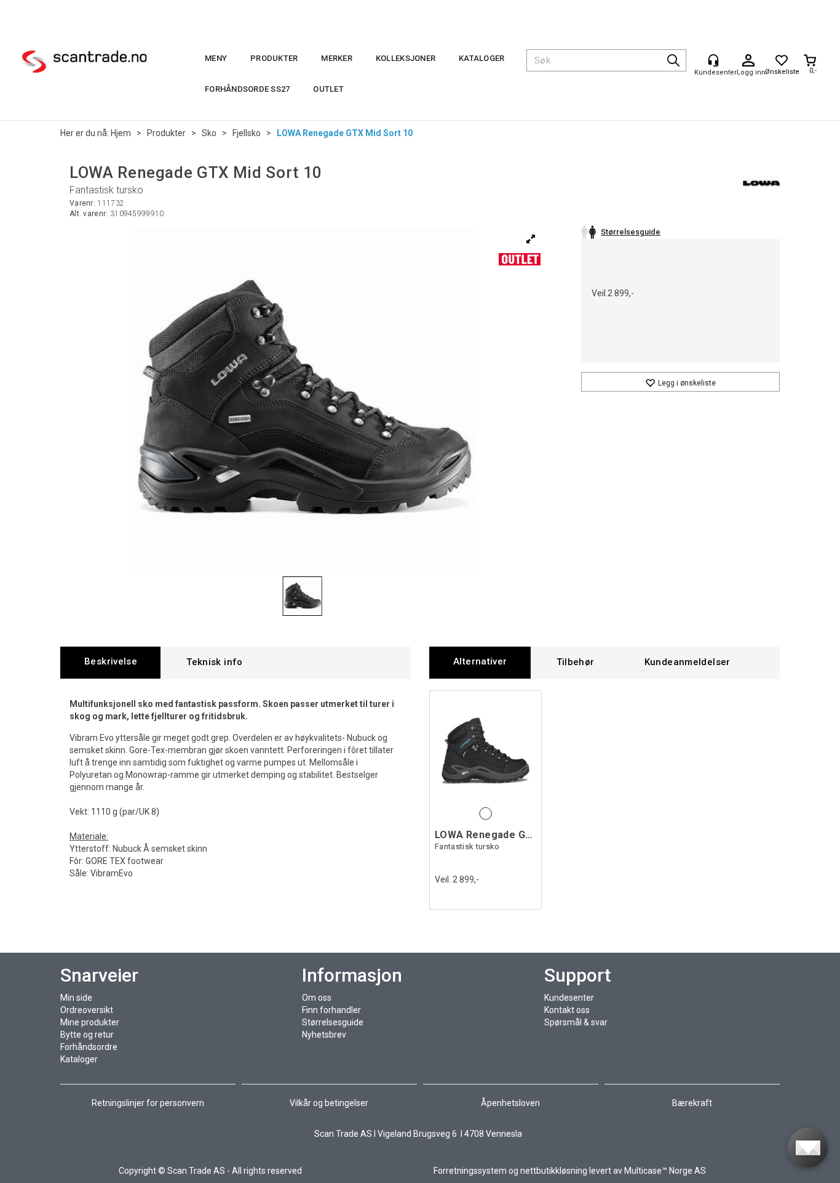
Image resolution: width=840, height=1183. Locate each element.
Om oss (316, 998)
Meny (216, 58)
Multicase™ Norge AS (665, 1171)
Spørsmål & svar (576, 1022)
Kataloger (481, 58)
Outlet (328, 89)
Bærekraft (692, 1103)
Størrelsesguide (332, 1022)
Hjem (121, 133)
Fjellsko (246, 133)
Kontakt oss (567, 1010)
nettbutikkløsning (553, 1171)
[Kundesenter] (713, 60)
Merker (336, 58)
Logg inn (748, 61)
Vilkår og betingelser (329, 1103)
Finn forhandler (331, 1010)
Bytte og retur (87, 1035)
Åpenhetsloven (510, 1103)
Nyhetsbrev (324, 1035)
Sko (209, 133)
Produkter (274, 58)
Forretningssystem (470, 1171)
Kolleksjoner (405, 58)
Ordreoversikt (86, 1010)
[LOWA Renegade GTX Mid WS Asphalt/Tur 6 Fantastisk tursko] (485, 750)
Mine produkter (89, 1022)
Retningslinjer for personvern (149, 1103)
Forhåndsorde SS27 (247, 89)
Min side (76, 998)
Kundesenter (569, 998)
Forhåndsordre (88, 1047)
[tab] (110, 662)
